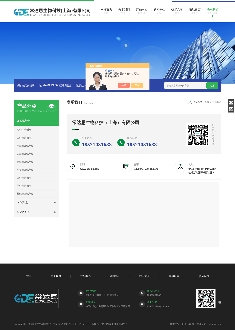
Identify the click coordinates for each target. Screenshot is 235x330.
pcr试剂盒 (22, 202)
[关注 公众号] (231, 109)
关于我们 (56, 276)
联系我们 (204, 276)
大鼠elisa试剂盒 (25, 153)
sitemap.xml (215, 324)
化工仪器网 (188, 324)
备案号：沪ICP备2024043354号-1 (109, 324)
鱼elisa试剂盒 (24, 177)
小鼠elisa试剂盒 (25, 145)
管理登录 (201, 324)
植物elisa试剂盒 (25, 169)
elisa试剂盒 (23, 120)
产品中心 (85, 276)
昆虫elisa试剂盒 (25, 161)
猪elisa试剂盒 (24, 129)
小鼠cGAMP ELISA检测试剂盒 (54, 85)
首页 (207, 102)
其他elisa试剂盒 (25, 193)
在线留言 (174, 276)
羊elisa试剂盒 (24, 185)
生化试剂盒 (23, 212)
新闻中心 (115, 276)
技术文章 (144, 276)
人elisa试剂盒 (24, 137)
